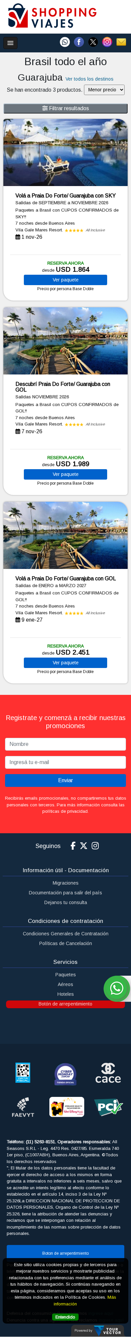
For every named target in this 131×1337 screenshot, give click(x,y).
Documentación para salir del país (65, 892)
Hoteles (65, 994)
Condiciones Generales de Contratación (65, 933)
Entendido (65, 1317)
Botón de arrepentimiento (65, 1004)
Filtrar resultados (68, 108)
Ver (66, 279)
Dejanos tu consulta (65, 902)
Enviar (65, 780)
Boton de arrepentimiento (65, 1253)
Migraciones (66, 883)
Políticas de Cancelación (65, 943)
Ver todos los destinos (90, 79)
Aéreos (65, 984)
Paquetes (65, 974)
